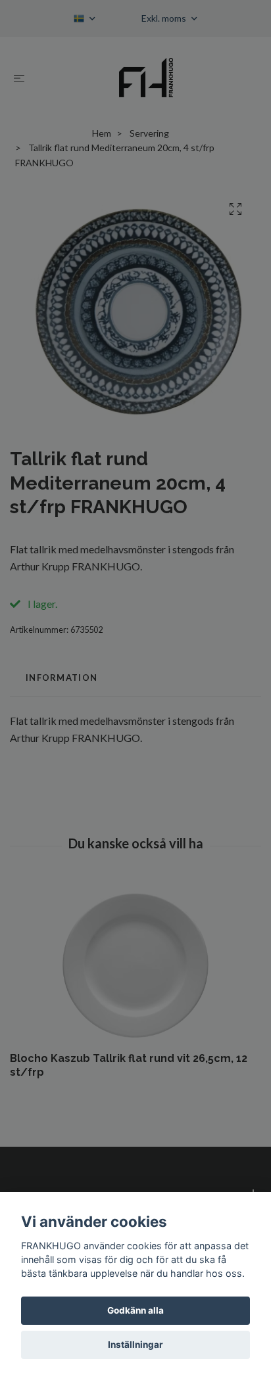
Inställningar (135, 1344)
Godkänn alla (135, 1310)
